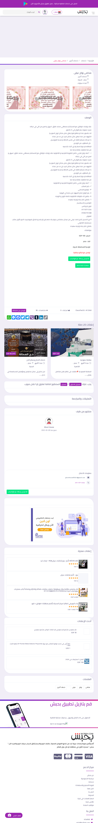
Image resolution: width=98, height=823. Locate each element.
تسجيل (63, 384)
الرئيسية (91, 60)
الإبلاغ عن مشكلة (19, 310)
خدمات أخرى (73, 60)
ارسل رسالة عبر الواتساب (79, 258)
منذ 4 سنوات (82, 83)
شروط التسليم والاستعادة (85, 785)
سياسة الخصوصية (87, 778)
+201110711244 (83, 265)
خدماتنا (91, 781)
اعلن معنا (90, 788)
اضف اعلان (17, 815)
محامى (87, 687)
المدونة (91, 795)
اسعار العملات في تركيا (86, 798)
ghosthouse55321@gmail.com (75, 477)
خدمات (83, 60)
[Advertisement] (49, 38)
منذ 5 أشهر (85, 363)
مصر (56, 12)
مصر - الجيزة (82, 79)
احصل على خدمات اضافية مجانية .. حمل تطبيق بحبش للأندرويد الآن (53, 3)
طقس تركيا (90, 801)
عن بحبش (90, 775)
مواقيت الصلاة (88, 805)
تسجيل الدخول (75, 384)
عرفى (74, 687)
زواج (80, 687)
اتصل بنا (91, 791)
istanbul (87, 819)
